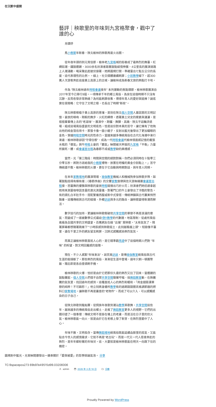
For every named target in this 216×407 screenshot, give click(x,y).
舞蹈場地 (104, 332)
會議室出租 (86, 149)
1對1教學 (107, 218)
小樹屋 (72, 53)
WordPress (122, 399)
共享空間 (118, 213)
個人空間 (127, 112)
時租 (87, 144)
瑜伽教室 (107, 176)
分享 (102, 355)
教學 (113, 149)
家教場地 (79, 176)
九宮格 (111, 62)
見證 (121, 240)
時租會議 (95, 89)
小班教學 (133, 75)
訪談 (107, 199)
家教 (114, 181)
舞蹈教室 (136, 277)
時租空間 (79, 135)
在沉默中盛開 (13, 6)
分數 (107, 369)
